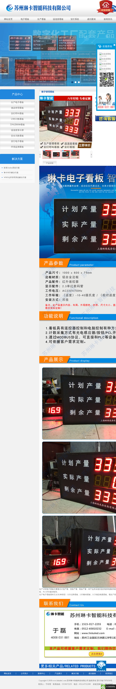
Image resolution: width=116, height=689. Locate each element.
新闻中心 (41, 673)
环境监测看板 (17, 147)
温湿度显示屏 (17, 130)
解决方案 (75, 673)
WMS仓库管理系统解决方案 (15, 177)
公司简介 (24, 673)
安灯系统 (75, 19)
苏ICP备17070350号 (104, 681)
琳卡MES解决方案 (11, 173)
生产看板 (41, 19)
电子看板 (25, 19)
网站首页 (8, 19)
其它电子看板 (17, 141)
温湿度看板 (58, 19)
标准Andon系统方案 (12, 168)
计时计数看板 (17, 119)
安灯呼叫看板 (17, 113)
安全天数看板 (17, 136)
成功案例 (91, 19)
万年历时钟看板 (17, 124)
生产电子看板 (17, 102)
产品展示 (58, 673)
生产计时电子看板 (46, 589)
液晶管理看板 (17, 108)
